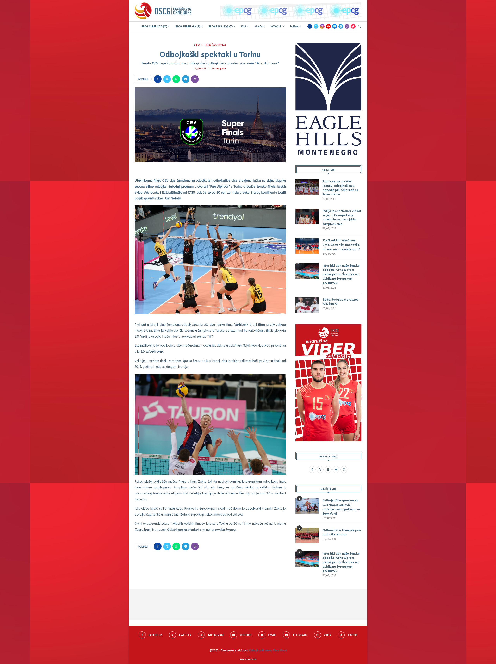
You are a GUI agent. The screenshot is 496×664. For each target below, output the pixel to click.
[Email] (334, 26)
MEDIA (294, 26)
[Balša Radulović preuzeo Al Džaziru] (307, 305)
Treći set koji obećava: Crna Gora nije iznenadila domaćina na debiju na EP (341, 244)
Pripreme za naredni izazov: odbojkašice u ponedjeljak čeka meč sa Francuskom (340, 187)
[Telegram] (340, 26)
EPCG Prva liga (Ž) (220, 26)
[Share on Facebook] (158, 79)
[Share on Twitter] (167, 79)
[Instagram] (322, 26)
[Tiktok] (353, 26)
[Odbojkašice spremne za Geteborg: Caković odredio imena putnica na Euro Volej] (307, 506)
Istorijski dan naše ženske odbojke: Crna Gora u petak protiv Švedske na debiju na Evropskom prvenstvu (341, 274)
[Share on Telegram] (185, 79)
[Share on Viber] (195, 79)
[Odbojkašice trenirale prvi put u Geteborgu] (307, 535)
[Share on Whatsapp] (176, 79)
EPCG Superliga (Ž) (187, 26)
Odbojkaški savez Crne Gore (268, 650)
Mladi (258, 26)
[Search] (359, 26)
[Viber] (347, 26)
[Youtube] (328, 26)
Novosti (276, 26)
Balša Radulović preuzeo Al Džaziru (341, 301)
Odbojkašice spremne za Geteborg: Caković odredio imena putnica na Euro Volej (341, 506)
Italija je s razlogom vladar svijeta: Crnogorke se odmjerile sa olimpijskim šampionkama (342, 217)
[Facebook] (309, 26)
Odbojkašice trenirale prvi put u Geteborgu (342, 532)
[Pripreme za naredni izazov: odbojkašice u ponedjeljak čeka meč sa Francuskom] (307, 187)
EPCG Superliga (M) (154, 26)
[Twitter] (316, 26)
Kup (243, 26)
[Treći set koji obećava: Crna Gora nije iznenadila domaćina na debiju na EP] (307, 246)
